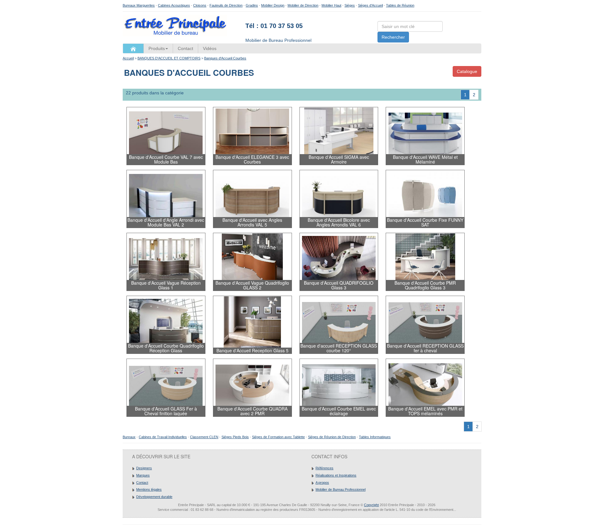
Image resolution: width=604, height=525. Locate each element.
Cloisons (199, 5)
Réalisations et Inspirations (336, 475)
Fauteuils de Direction (226, 5)
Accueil (128, 58)
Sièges (349, 5)
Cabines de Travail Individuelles (163, 437)
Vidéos (209, 48)
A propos (322, 482)
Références (324, 468)
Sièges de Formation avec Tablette (278, 437)
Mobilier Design (272, 5)
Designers (144, 468)
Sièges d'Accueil (370, 5)
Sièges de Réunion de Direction (332, 437)
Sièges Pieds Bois (235, 437)
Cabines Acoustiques (174, 5)
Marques (143, 475)
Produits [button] (156, 48)
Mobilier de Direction (303, 5)
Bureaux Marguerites (139, 5)
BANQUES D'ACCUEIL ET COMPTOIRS (168, 58)
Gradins (252, 5)
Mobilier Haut (331, 5)
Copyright (371, 505)
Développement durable (154, 497)
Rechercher (393, 37)
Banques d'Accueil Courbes (225, 58)
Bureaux (129, 437)
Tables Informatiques (375, 437)
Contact (185, 48)
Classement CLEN (204, 437)
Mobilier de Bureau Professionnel (341, 489)
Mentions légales (149, 489)
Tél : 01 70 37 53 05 (274, 25)
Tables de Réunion (400, 5)
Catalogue (467, 71)
